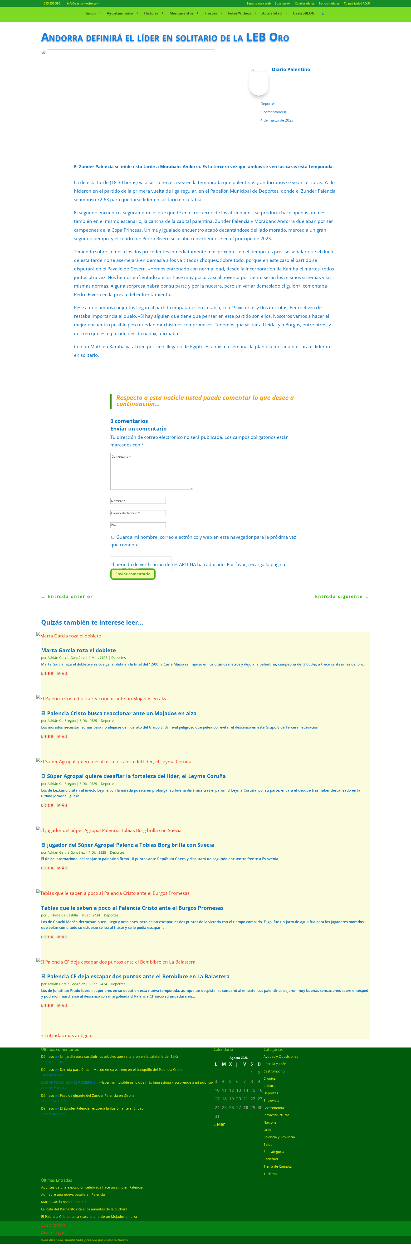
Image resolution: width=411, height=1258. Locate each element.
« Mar (219, 1124)
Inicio (91, 13)
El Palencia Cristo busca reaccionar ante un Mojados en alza (118, 713)
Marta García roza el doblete (78, 650)
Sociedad (271, 1159)
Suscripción (283, 3)
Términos (131, 568)
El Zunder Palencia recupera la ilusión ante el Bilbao (101, 1108)
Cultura (269, 1085)
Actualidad (272, 13)
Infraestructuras (276, 1115)
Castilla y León (275, 1064)
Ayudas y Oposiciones (281, 1056)
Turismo (270, 1173)
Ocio (267, 1129)
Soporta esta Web (259, 3)
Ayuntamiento (120, 13)
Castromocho (274, 1071)
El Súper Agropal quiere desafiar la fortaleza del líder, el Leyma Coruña (133, 775)
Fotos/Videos (239, 13)
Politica (117, 568)
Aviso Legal (52, 1232)
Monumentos (181, 13)
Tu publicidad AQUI (357, 3)
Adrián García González (66, 657)
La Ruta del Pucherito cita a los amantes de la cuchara (84, 1209)
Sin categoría (274, 1151)
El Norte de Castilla (63, 915)
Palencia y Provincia (279, 1137)
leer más (55, 673)
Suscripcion (53, 1225)
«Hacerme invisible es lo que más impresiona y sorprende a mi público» (156, 1082)
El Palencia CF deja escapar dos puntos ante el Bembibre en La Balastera (135, 976)
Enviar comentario (133, 574)
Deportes (267, 103)
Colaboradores (305, 3)
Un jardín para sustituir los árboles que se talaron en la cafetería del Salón (119, 1056)
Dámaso (47, 1056)
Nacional (271, 1122)
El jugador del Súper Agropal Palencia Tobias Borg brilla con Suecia (128, 844)
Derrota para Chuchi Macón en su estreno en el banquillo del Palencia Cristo (121, 1069)
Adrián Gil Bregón (62, 720)
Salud (268, 1144)
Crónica (270, 1078)
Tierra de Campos (278, 1166)
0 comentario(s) (273, 111)
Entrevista (271, 1100)
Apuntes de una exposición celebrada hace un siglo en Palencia (92, 1187)
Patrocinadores (329, 3)
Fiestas (211, 13)
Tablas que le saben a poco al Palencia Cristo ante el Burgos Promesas (132, 907)
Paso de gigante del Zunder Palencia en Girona (97, 1095)
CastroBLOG (303, 13)
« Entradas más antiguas (67, 1035)
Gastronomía (274, 1108)
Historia (151, 13)
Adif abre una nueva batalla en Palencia (73, 1194)
